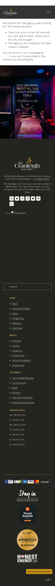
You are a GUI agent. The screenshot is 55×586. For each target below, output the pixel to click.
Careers (16, 345)
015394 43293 (42, 179)
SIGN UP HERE (27, 115)
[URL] (11, 204)
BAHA (14, 387)
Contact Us (17, 350)
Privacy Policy (18, 355)
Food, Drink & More (21, 308)
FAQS (14, 303)
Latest (15, 313)
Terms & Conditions (21, 360)
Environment (18, 365)
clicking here (41, 59)
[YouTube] (33, 198)
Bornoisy (16, 392)
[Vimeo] (38, 198)
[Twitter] (17, 198)
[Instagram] (27, 198)
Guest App (17, 328)
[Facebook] (22, 198)
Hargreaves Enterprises (23, 402)
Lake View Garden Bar (22, 397)
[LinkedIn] (11, 198)
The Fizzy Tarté (19, 383)
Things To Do (18, 318)
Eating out (16, 323)
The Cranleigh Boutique (23, 378)
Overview (16, 340)
